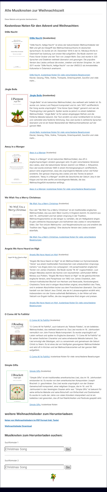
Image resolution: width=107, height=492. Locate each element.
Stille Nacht (36, 38)
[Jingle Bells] (17, 127)
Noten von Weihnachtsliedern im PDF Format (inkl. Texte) (32, 420)
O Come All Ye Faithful (40, 320)
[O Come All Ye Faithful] (17, 352)
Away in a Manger (38, 152)
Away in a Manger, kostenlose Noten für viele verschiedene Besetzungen (63, 189)
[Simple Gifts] (17, 402)
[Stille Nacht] (17, 69)
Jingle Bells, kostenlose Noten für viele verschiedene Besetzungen (60, 132)
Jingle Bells (36, 95)
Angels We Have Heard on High (44, 254)
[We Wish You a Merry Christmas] (17, 235)
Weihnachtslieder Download (18, 426)
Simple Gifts (35, 371)
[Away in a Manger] (17, 184)
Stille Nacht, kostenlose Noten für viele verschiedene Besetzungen (60, 75)
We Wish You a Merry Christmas (44, 203)
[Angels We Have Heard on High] (17, 286)
